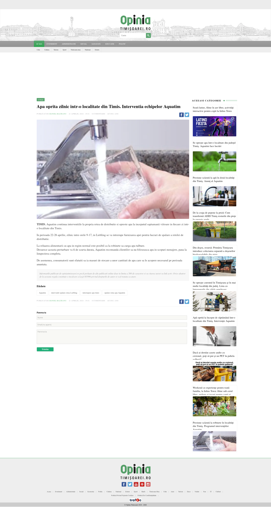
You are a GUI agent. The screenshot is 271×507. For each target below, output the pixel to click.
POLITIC (122, 44)
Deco (189, 491)
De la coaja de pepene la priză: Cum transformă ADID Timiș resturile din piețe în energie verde (214, 216)
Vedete (197, 491)
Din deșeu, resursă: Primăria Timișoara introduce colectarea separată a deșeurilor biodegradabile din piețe (214, 251)
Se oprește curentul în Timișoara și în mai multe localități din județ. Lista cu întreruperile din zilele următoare (214, 286)
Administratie (70, 491)
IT (211, 491)
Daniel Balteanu (58, 114)
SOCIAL (83, 44)
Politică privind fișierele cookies (122, 495)
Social (81, 491)
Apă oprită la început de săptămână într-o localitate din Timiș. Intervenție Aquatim (214, 319)
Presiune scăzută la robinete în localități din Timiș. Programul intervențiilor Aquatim (213, 426)
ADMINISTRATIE (69, 44)
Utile (38, 50)
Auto (172, 491)
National (87, 50)
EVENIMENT (52, 44)
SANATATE (96, 44)
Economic (91, 491)
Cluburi (218, 491)
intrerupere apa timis (91, 292)
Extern (97, 50)
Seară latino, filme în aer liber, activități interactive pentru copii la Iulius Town (213, 109)
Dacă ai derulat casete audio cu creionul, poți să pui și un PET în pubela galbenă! (213, 356)
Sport (64, 50)
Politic (100, 491)
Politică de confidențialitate (147, 495)
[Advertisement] (135, 73)
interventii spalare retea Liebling (64, 292)
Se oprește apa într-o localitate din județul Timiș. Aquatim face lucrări (214, 144)
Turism (56, 50)
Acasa (39, 44)
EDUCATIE (109, 44)
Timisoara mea (75, 50)
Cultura (46, 50)
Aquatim (42, 292)
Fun (204, 491)
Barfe (143, 491)
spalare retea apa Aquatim (114, 292)
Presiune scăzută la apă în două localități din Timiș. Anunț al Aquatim (213, 179)
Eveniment (58, 491)
